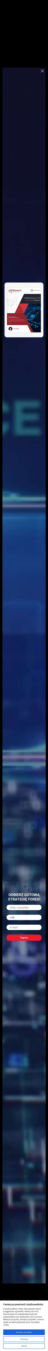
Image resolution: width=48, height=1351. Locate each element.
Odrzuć (24, 1346)
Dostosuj (24, 1339)
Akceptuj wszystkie (24, 1332)
